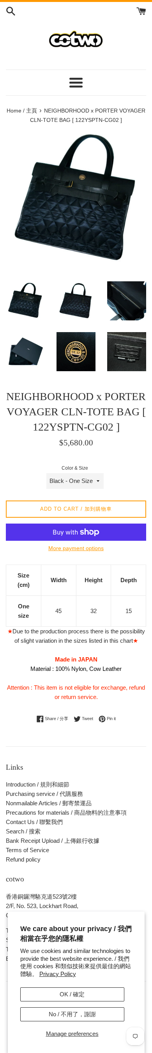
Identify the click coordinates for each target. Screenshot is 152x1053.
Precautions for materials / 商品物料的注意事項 (66, 812)
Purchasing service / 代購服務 (44, 793)
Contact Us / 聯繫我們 (34, 822)
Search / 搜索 (23, 831)
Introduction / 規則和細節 (37, 784)
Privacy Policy (57, 974)
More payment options (76, 548)
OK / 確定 (72, 994)
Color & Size (75, 468)
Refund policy (23, 859)
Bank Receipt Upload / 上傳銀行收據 (52, 840)
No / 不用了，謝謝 (72, 1014)
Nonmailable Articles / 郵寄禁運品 (49, 803)
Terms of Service (27, 850)
